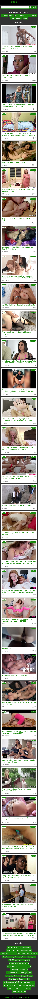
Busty (11, 15)
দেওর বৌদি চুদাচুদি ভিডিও (12, 976)
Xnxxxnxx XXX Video (8, 954)
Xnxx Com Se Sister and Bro (19, 979)
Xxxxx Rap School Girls (19, 970)
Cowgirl (5, 15)
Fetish (34, 15)
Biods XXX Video (10, 985)
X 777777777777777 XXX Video (19, 988)
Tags (12, 997)
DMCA (18, 997)
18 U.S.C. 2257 (27, 997)
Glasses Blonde (26, 976)
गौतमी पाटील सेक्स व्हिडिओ (11, 982)
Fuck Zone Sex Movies (26, 985)
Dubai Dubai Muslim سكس (19, 963)
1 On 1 (28, 15)
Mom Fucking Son (19, 992)
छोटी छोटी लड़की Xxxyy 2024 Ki (19, 960)
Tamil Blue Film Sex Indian (27, 954)
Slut (16, 15)
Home (7, 997)
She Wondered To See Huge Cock (19, 973)
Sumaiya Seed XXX (27, 982)
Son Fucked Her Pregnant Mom (14, 957)
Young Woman (16, 18)
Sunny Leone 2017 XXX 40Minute (19, 951)
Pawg (25, 18)
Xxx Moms (31, 957)
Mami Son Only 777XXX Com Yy (19, 966)
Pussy (22, 15)
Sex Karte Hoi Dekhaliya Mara (19, 947)
